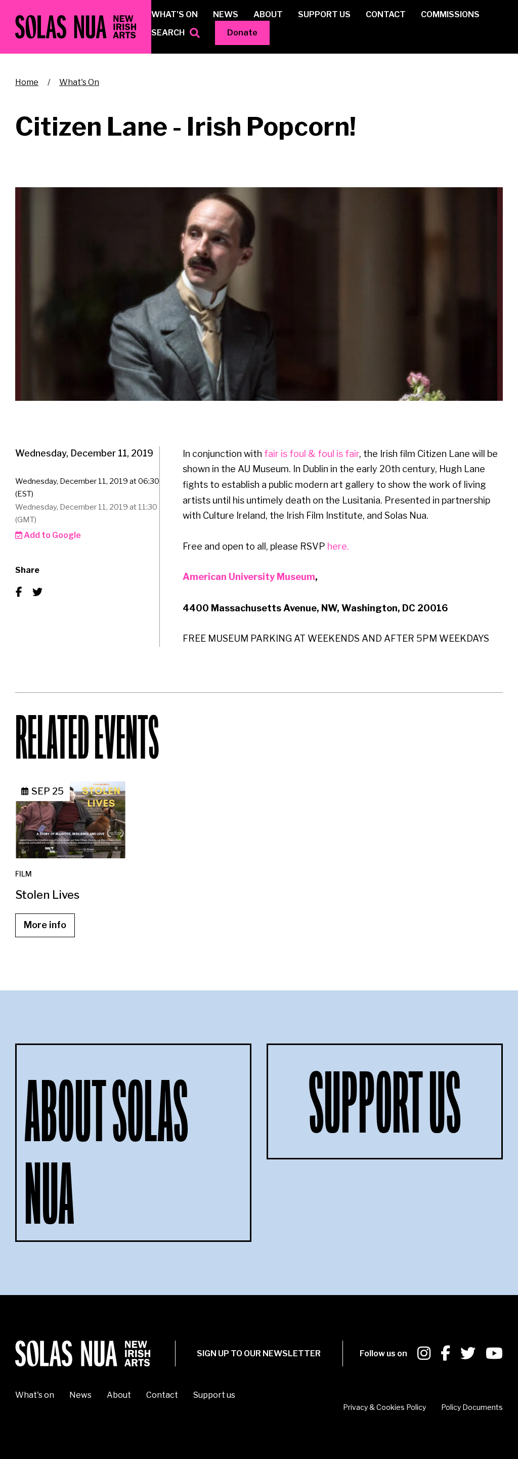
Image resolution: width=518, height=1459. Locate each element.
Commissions (450, 14)
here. (338, 546)
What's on (174, 14)
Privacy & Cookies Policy (384, 1407)
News (225, 14)
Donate (242, 32)
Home (26, 82)
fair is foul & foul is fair (311, 453)
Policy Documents (472, 1407)
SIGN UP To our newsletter (259, 1353)
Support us (324, 14)
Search (168, 32)
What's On (79, 82)
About (268, 14)
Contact (386, 14)
